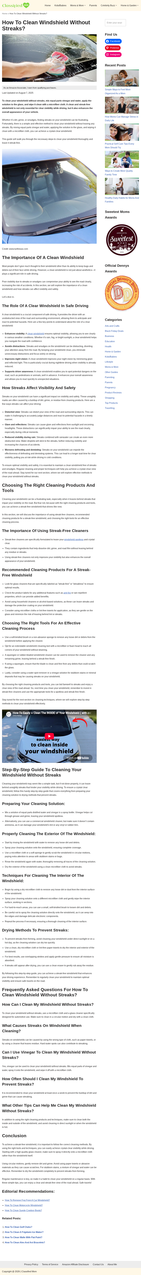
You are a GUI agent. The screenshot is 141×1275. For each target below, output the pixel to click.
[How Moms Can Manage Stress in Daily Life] (122, 106)
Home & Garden (113, 351)
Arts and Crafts (112, 326)
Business (109, 336)
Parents (93, 5)
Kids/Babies (60, 5)
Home (48, 5)
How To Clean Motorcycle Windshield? (24, 1205)
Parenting (109, 377)
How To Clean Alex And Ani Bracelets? (25, 1242)
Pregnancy (110, 387)
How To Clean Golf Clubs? (18, 1227)
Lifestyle (109, 362)
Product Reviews (113, 392)
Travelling (110, 408)
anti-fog (67, 593)
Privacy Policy (31, 1264)
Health (108, 346)
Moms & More (111, 367)
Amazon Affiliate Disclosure (75, 1264)
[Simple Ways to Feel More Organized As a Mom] (122, 79)
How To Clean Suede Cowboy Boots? (23, 1210)
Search (133, 23)
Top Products (111, 403)
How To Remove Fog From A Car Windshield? (27, 1200)
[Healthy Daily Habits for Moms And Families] (122, 187)
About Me (112, 1264)
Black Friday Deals (114, 331)
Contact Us (98, 1264)
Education (110, 341)
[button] (85, 5)
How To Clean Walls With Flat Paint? (23, 1237)
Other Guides (111, 372)
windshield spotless (73, 539)
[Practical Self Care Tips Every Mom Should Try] (122, 133)
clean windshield (36, 333)
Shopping (109, 398)
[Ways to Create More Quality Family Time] (122, 160)
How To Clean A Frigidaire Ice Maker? (24, 1232)
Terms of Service (50, 1264)
